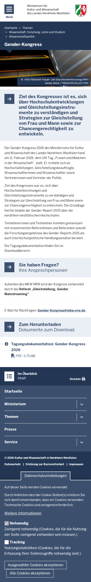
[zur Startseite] (57, 10)
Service (10, 442)
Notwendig (19, 523)
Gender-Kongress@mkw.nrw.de (62, 310)
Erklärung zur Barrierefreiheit (45, 464)
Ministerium (15, 404)
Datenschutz (12, 464)
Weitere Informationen (22, 513)
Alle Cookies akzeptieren (30, 573)
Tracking (17, 542)
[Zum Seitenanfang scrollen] (82, 574)
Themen (11, 416)
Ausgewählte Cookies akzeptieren (35, 565)
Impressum (76, 464)
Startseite (13, 391)
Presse (10, 429)
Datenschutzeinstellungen (46, 476)
